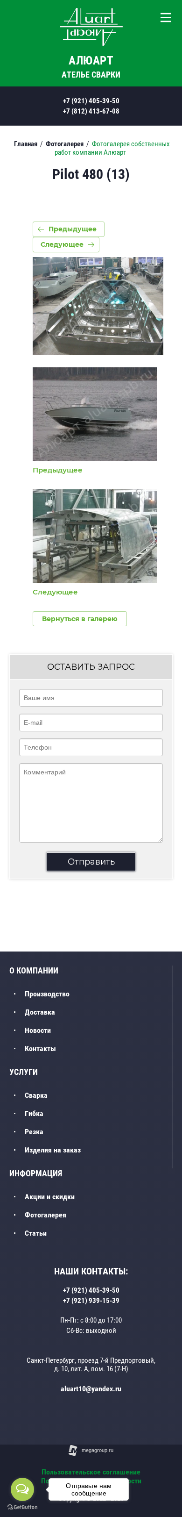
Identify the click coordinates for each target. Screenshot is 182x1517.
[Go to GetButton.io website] (22, 1507)
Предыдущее (73, 229)
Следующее (62, 244)
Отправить (91, 862)
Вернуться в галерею (80, 619)
